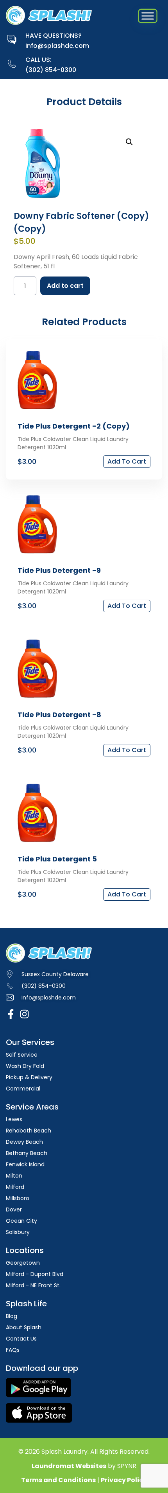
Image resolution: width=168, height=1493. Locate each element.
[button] (129, 142)
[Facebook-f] (11, 1014)
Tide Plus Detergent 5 (57, 859)
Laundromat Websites (69, 1465)
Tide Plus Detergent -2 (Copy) (74, 426)
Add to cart (65, 285)
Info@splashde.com (57, 45)
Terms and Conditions (58, 1479)
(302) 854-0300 (50, 69)
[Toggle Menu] (147, 16)
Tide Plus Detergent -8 (59, 714)
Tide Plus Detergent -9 (59, 570)
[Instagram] (24, 1014)
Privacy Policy (124, 1479)
